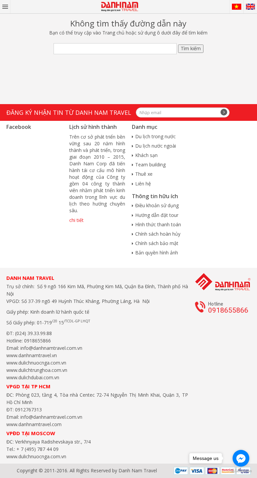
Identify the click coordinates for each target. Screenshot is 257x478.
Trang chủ (113, 32)
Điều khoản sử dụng (157, 205)
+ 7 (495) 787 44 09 (37, 449)
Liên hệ (143, 183)
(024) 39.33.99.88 (33, 333)
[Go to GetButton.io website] (241, 471)
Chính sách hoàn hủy (157, 234)
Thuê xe (144, 174)
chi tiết (76, 220)
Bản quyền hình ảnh (156, 252)
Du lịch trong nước (155, 136)
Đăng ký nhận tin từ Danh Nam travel (68, 112)
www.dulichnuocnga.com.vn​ (36, 363)
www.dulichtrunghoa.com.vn (36, 370)
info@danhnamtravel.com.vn (50, 348)
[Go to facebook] (241, 458)
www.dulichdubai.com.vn (32, 377)
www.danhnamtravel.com (34, 424)
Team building (150, 164)
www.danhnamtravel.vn (31, 355)
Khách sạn (146, 155)
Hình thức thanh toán (158, 224)
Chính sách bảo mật (156, 243)
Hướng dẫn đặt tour (156, 215)
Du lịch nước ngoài (155, 146)
